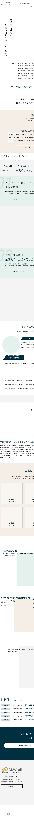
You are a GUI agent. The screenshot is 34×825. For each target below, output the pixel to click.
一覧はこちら (16, 700)
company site (12, 786)
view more (15, 199)
